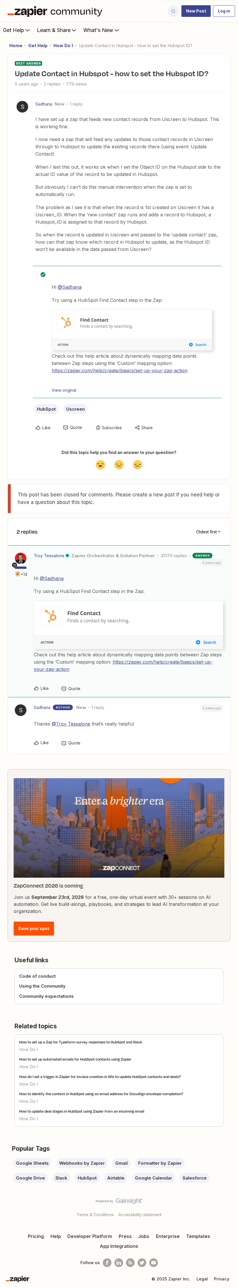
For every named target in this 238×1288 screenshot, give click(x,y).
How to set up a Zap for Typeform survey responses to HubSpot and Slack (80, 1042)
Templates (198, 1236)
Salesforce (195, 1178)
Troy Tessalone (49, 555)
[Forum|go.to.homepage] (56, 11)
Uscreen (75, 409)
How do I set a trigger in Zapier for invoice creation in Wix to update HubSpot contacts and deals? (100, 1076)
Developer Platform (89, 1236)
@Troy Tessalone (71, 724)
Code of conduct (37, 976)
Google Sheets (32, 1163)
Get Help (13, 30)
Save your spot (33, 928)
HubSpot (46, 409)
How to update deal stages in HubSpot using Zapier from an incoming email (81, 1111)
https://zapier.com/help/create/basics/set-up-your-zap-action (119, 370)
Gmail (121, 1163)
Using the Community (42, 986)
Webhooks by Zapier (82, 1163)
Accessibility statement (140, 1214)
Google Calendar (153, 1178)
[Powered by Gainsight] (119, 1202)
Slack (61, 1178)
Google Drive (30, 1178)
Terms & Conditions (95, 1214)
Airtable (116, 1178)
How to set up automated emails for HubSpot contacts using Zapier (75, 1059)
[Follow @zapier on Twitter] (142, 1262)
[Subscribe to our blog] (130, 1262)
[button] (196, 11)
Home (15, 45)
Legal (202, 1278)
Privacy (221, 1278)
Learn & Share (54, 30)
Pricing (36, 1236)
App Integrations (119, 1246)
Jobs (143, 1236)
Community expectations (46, 996)
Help (56, 1236)
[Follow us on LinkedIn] (118, 1262)
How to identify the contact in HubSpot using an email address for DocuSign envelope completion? (101, 1093)
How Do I (63, 45)
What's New (98, 30)
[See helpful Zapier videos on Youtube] (153, 1262)
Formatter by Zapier (160, 1163)
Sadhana (43, 104)
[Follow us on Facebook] (107, 1262)
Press (125, 1236)
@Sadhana (70, 287)
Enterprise (168, 1236)
